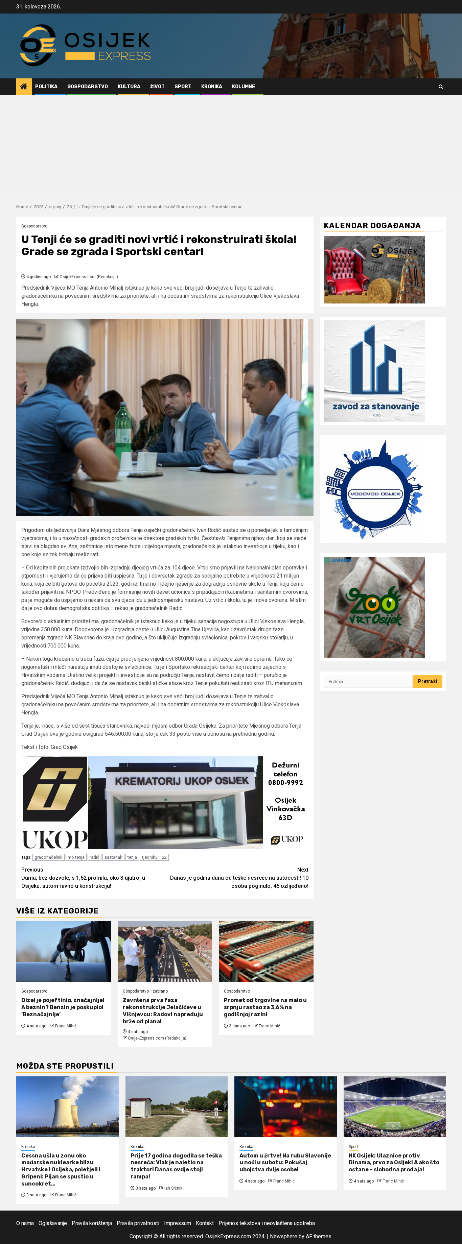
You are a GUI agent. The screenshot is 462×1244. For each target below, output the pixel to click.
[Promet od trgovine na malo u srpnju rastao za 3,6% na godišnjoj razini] (266, 951)
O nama (25, 1223)
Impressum (177, 1223)
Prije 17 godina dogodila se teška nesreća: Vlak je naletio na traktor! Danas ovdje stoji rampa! (176, 1166)
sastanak (113, 857)
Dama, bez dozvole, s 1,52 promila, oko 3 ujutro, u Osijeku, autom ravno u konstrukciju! (83, 878)
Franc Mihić (65, 1026)
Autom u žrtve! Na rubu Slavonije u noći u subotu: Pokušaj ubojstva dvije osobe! (285, 1162)
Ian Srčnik (173, 1188)
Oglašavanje (53, 1223)
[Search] (441, 86)
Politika (46, 87)
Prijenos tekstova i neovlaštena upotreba (266, 1223)
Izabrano (160, 991)
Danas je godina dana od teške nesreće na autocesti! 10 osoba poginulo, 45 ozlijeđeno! (239, 878)
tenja (132, 857)
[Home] (24, 87)
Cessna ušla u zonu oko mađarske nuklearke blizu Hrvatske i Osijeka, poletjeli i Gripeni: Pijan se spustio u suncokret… (60, 1169)
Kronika (211, 87)
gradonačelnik (48, 857)
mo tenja (76, 857)
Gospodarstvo (87, 87)
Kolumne (243, 87)
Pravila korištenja (92, 1223)
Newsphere (283, 1236)
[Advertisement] (231, 146)
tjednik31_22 (154, 857)
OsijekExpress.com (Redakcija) (89, 276)
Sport (183, 87)
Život (157, 87)
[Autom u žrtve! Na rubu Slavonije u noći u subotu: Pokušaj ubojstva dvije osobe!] (285, 1106)
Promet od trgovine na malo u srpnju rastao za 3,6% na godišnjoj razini (265, 1007)
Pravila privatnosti (138, 1223)
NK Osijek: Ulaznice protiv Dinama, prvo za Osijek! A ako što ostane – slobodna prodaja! (394, 1162)
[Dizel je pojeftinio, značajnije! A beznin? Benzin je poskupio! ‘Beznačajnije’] (63, 951)
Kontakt (205, 1223)
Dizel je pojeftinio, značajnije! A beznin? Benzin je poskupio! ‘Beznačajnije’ (63, 1007)
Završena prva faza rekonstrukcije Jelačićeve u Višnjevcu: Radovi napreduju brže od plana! (163, 1010)
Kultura (129, 87)
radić (94, 857)
